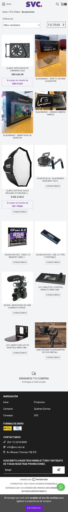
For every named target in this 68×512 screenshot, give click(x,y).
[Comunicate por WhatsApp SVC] (61, 487)
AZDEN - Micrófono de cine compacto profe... (17, 306)
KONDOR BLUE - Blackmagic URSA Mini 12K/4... (50, 179)
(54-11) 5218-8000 (17, 442)
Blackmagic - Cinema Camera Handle (50, 113)
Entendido (34, 508)
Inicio (5, 12)
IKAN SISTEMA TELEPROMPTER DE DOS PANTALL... (50, 351)
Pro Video (15, 12)
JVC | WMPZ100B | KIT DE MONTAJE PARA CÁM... (17, 346)
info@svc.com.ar (16, 447)
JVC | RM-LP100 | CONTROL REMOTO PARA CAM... (50, 288)
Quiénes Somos (42, 408)
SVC (36, 415)
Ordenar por (7, 19)
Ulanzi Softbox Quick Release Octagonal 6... (17, 192)
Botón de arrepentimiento (34, 491)
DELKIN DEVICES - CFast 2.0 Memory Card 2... (17, 256)
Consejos (8, 415)
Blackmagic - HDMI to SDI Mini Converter (50, 80)
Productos (39, 402)
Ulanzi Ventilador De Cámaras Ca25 (17, 69)
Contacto (8, 408)
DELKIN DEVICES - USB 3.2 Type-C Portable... (50, 256)
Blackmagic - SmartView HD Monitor (17, 136)
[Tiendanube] (34, 480)
